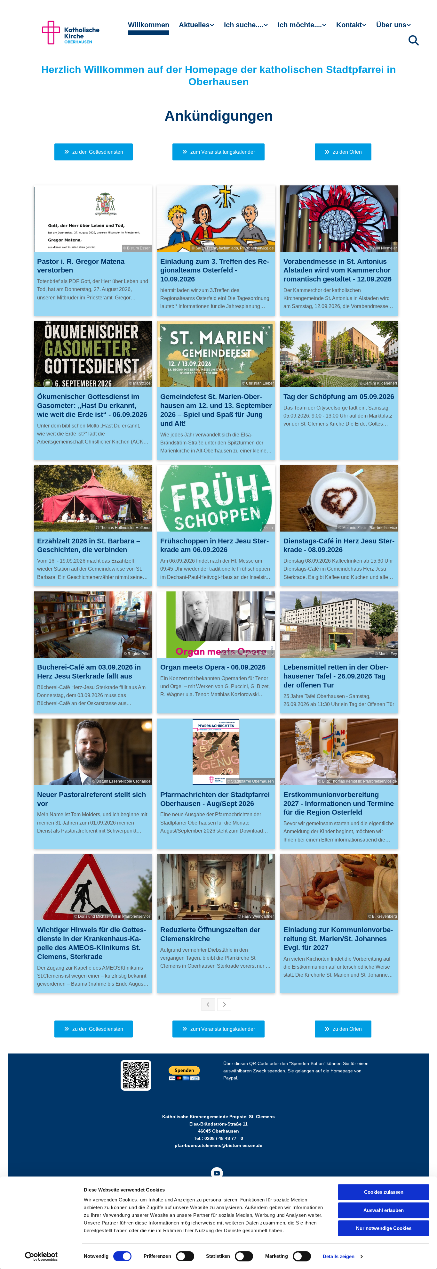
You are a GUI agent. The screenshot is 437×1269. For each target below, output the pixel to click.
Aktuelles (194, 25)
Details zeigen (338, 1256)
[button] (93, 151)
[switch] (185, 1256)
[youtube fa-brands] (217, 1173)
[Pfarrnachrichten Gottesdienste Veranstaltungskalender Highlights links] (212, 28)
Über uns (391, 25)
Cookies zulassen (383, 1192)
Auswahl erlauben (383, 1210)
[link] (196, 28)
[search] (414, 40)
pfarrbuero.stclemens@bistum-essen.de (218, 1145)
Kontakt (349, 25)
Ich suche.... (243, 25)
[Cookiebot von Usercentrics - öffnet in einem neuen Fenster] (41, 1256)
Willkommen (148, 25)
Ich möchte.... (300, 25)
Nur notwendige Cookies (383, 1228)
